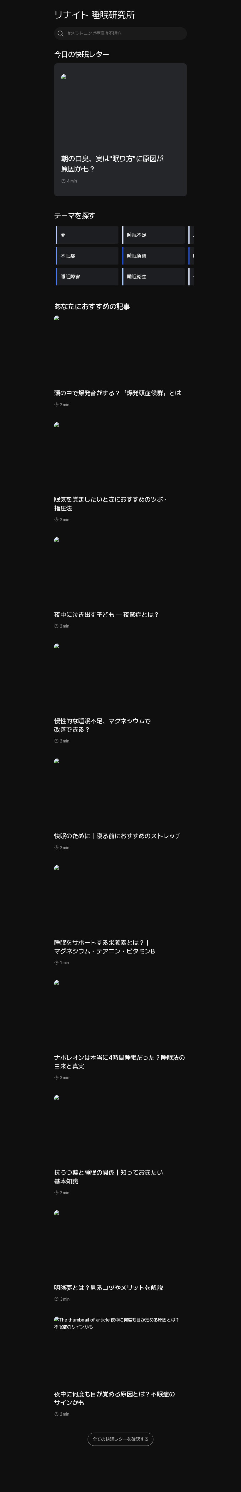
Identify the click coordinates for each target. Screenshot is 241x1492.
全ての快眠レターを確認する (121, 1439)
